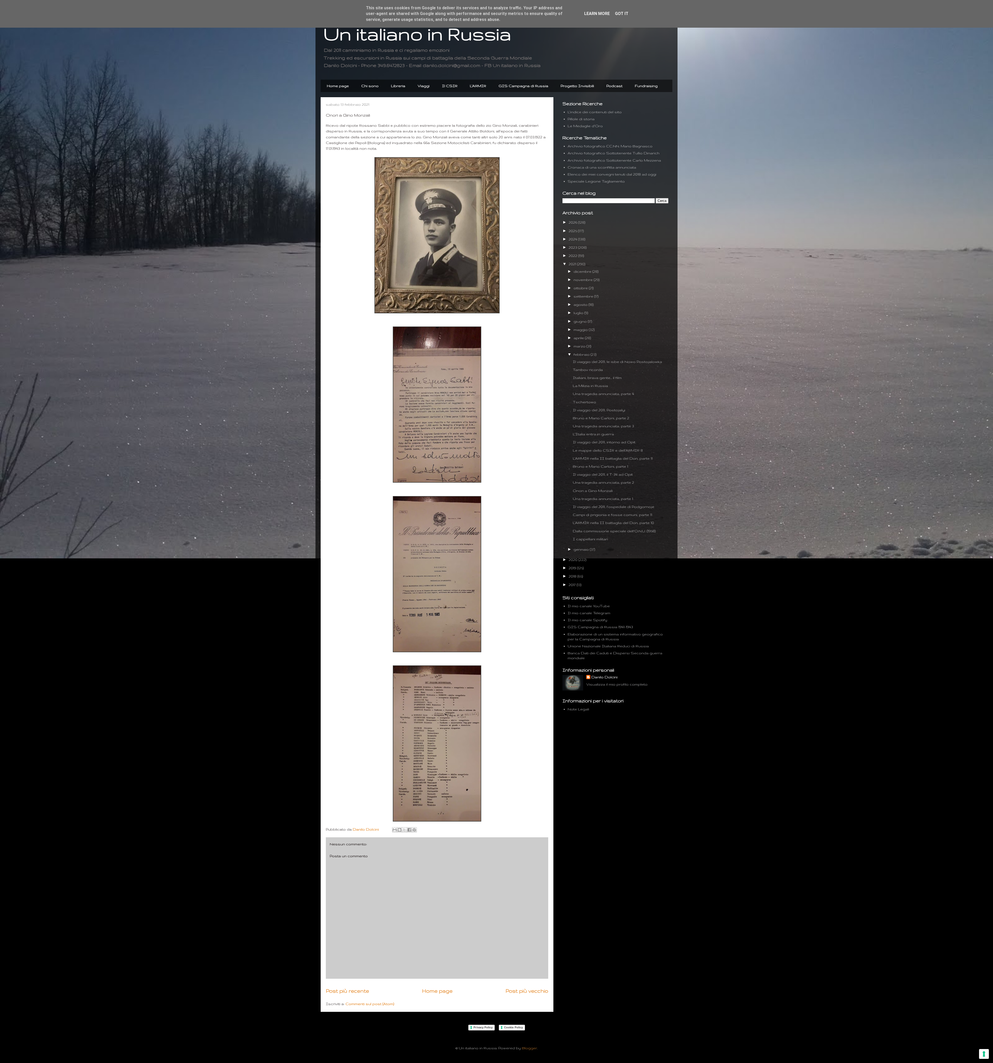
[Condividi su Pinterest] (414, 829)
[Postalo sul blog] (399, 829)
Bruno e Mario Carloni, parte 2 (601, 418)
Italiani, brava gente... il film (597, 378)
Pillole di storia (581, 119)
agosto (581, 304)
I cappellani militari (590, 539)
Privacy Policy (483, 1027)
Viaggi (424, 86)
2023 (573, 247)
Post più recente (347, 991)
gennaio (582, 549)
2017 (573, 585)
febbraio (582, 354)
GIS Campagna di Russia (523, 86)
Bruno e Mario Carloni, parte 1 (600, 466)
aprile (579, 338)
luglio (579, 313)
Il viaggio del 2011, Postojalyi (599, 410)
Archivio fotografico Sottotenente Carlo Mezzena (614, 160)
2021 (573, 264)
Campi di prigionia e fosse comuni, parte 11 (612, 515)
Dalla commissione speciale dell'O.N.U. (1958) (614, 531)
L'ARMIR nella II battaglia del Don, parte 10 (613, 523)
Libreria (398, 86)
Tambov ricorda (588, 370)
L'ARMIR (478, 86)
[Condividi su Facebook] (409, 829)
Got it (621, 13)
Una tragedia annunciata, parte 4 (603, 394)
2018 (573, 576)
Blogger (529, 1048)
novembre (584, 280)
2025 (573, 231)
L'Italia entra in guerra (593, 434)
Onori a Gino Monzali (593, 491)
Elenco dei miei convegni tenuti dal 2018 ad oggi (612, 174)
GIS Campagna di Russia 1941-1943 (600, 627)
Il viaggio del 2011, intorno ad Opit (604, 442)
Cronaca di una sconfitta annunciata (602, 167)
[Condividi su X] (404, 829)
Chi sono (370, 86)
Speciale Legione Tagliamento (596, 181)
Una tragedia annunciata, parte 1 (603, 499)
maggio (581, 330)
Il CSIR (449, 86)
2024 (573, 239)
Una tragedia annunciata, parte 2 (603, 482)
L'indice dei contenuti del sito (595, 112)
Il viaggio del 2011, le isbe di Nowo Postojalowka (617, 362)
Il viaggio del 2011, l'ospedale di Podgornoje (613, 507)
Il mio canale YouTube (589, 606)
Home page (338, 86)
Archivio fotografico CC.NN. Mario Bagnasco (610, 146)
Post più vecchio (527, 991)
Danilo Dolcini (604, 677)
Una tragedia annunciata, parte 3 (603, 426)
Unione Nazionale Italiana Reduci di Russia (608, 646)
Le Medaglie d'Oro (585, 126)
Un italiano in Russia (417, 34)
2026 (573, 222)
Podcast (614, 86)
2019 (573, 568)
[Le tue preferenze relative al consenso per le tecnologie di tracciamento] (984, 1054)
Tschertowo (584, 402)
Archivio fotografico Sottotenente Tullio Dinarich (613, 153)
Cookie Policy (513, 1027)
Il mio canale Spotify (587, 620)
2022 (573, 256)
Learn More (597, 13)
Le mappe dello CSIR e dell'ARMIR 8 (608, 450)
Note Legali (578, 709)
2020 (573, 560)
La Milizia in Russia (590, 386)
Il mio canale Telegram (589, 613)
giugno (581, 321)
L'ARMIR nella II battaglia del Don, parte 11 (613, 458)
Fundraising (646, 86)
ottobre (581, 288)
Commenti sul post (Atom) (369, 1004)
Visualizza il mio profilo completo (617, 684)
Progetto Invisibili (577, 86)
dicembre (583, 271)
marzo (580, 346)
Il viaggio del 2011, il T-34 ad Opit (603, 474)
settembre (584, 296)
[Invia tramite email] (394, 829)
